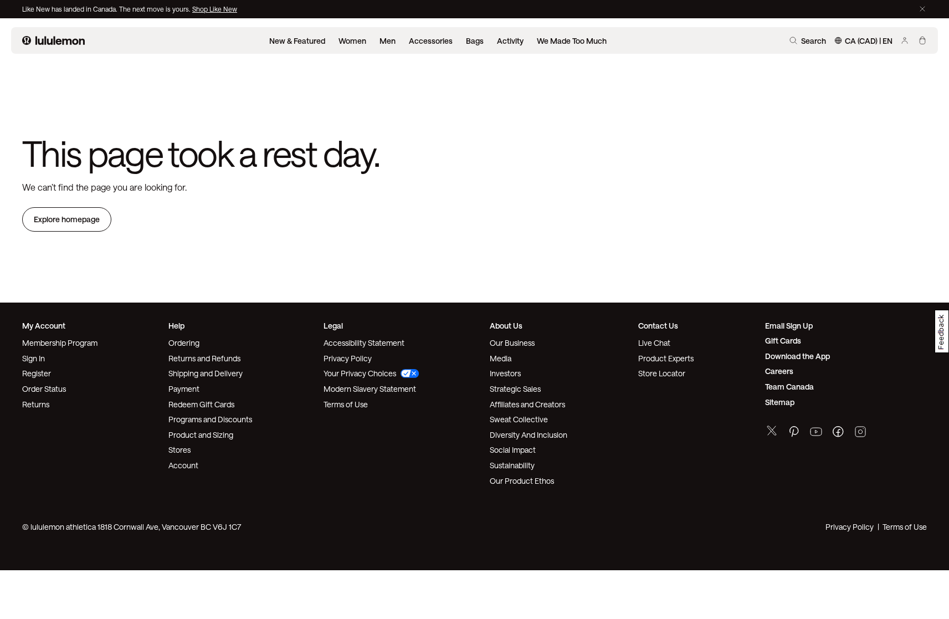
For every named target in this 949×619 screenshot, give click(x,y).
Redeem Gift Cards (201, 404)
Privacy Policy (348, 358)
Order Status (44, 388)
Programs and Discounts (210, 419)
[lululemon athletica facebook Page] (838, 433)
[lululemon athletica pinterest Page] (794, 433)
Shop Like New (214, 9)
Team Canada (789, 386)
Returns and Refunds (204, 358)
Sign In (33, 358)
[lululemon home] (53, 40)
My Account (43, 325)
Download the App (797, 356)
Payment (183, 388)
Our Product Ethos (522, 480)
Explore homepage (67, 219)
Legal (333, 325)
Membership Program (60, 342)
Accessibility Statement (364, 342)
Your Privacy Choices (360, 373)
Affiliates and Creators (527, 404)
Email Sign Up (789, 325)
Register (36, 373)
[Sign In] (905, 40)
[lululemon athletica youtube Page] (816, 433)
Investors (505, 373)
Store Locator (661, 373)
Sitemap (779, 402)
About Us (506, 325)
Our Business (512, 342)
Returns (35, 404)
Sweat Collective (519, 419)
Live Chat (654, 342)
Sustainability (512, 465)
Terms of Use (346, 404)
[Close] (922, 9)
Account (183, 465)
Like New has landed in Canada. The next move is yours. (107, 9)
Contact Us (658, 325)
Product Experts (666, 358)
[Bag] (922, 40)
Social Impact (513, 449)
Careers (779, 371)
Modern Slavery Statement (370, 388)
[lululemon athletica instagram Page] (860, 433)
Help (176, 325)
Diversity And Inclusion (528, 434)
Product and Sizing (200, 434)
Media (500, 358)
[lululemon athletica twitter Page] (771, 432)
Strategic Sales (515, 388)
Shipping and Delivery (205, 373)
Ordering (183, 342)
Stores (179, 449)
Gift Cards (783, 340)
